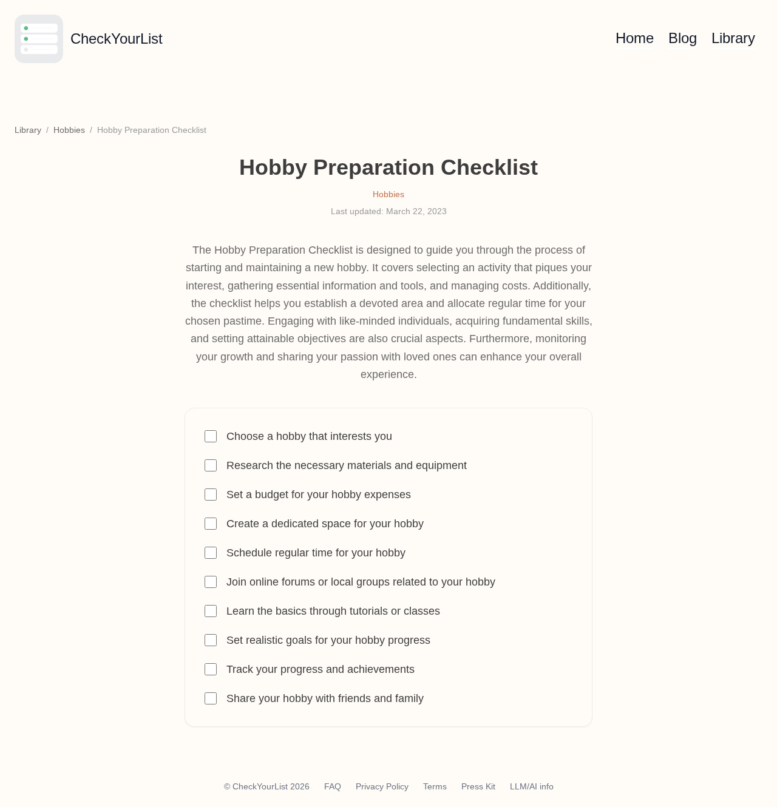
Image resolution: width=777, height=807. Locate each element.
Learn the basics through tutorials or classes (333, 611)
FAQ (332, 786)
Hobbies (69, 130)
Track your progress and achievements (320, 669)
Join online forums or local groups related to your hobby (360, 582)
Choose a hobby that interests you (309, 436)
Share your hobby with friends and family (325, 698)
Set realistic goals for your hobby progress (328, 640)
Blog (682, 38)
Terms (435, 786)
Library (733, 38)
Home (635, 38)
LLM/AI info (532, 786)
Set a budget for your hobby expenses (318, 494)
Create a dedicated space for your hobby (325, 524)
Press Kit (478, 786)
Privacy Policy (382, 786)
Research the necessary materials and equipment (346, 465)
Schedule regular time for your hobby (315, 553)
